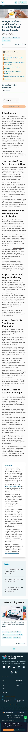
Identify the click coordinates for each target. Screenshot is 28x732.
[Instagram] (23, 690)
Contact (3, 711)
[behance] (16, 695)
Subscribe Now (13, 108)
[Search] (14, 2)
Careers (16, 708)
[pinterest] (11, 695)
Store (3, 705)
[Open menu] (24, 2)
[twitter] (18, 690)
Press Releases (18, 705)
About (3, 703)
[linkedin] (3, 690)
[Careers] (21, 2)
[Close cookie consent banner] (24, 723)
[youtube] (13, 690)
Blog (3, 708)
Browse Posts (18, 664)
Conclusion (7, 80)
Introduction (7, 54)
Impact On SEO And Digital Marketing (11, 67)
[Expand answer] (21, 589)
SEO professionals (18, 259)
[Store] (18, 2)
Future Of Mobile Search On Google (12, 76)
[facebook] (8, 690)
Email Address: (7, 92)
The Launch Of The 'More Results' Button (13, 58)
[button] (13, 591)
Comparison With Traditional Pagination (12, 72)
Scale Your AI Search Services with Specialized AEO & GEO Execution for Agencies (12, 645)
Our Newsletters (18, 703)
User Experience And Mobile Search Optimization (12, 63)
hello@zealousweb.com (15, 573)
